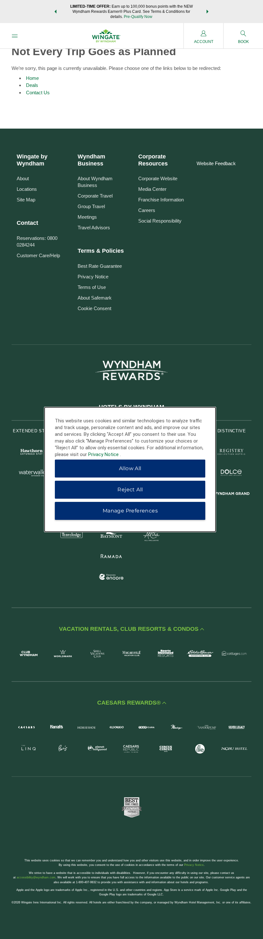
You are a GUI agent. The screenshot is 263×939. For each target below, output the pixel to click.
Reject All (130, 489)
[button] (55, 11)
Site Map (26, 199)
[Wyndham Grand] (231, 494)
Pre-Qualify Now (138, 16)
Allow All (130, 468)
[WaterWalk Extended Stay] (31, 473)
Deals (32, 85)
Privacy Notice (93, 276)
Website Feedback (216, 163)
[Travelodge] (71, 536)
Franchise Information (161, 199)
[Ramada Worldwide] (111, 557)
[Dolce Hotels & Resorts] (231, 473)
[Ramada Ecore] (111, 578)
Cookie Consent (94, 308)
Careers (146, 210)
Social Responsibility (160, 221)
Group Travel (91, 206)
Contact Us (38, 92)
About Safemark (95, 297)
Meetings (87, 217)
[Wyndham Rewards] (131, 370)
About (23, 178)
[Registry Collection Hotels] (231, 452)
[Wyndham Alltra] (151, 536)
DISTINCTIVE (231, 430)
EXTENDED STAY (31, 430)
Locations (27, 189)
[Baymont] (111, 536)
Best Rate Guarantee (100, 266)
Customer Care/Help (38, 255)
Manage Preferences (130, 511)
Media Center (152, 189)
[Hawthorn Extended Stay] (31, 452)
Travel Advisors (94, 227)
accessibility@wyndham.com (36, 877)
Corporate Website (157, 178)
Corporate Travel (95, 196)
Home (32, 78)
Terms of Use (92, 287)
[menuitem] (15, 35)
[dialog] (130, 469)
